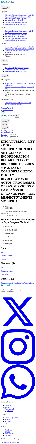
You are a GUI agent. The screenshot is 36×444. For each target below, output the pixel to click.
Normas (4, 76)
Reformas (4, 108)
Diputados (8, 405)
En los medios (9, 433)
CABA (3, 61)
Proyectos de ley (10, 409)
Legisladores (9, 411)
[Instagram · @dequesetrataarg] (18, 363)
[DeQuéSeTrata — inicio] (8, 3)
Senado (7, 407)
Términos (9, 442)
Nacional (4, 8)
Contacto (7, 435)
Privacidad (15, 442)
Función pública (29, 283)
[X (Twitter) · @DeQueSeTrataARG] (18, 328)
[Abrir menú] (3, 112)
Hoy (2, 5)
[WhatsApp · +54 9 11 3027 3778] (18, 398)
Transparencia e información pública (12, 283)
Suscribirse (9, 110)
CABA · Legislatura (11, 417)
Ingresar (3, 110)
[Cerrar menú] (17, 116)
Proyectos (4, 135)
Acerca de (10, 108)
